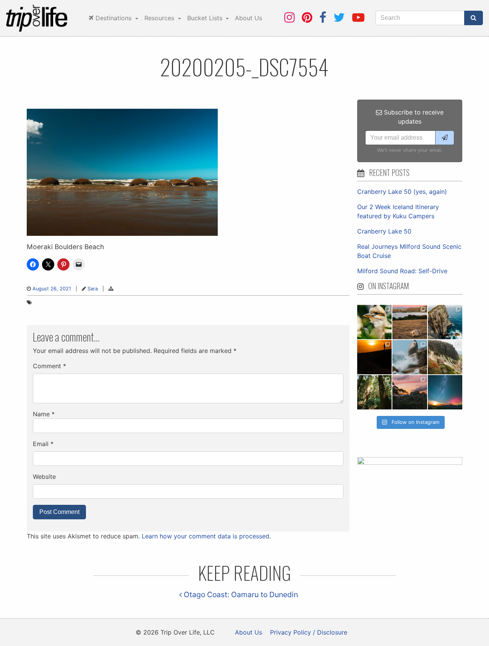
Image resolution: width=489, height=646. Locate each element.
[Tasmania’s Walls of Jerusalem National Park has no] (409, 392)
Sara (92, 289)
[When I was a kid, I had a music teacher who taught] (374, 322)
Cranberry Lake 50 (384, 231)
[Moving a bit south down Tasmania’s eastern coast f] (374, 357)
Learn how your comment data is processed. (206, 536)
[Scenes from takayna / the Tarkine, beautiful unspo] (374, 392)
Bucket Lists (205, 18)
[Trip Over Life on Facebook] (322, 17)
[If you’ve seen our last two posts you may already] (445, 322)
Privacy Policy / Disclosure (308, 632)
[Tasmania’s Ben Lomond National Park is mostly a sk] (445, 357)
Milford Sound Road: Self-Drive (402, 271)
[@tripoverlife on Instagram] (289, 17)
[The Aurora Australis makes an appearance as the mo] (445, 392)
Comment (49, 366)
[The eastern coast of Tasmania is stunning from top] (409, 357)
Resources (160, 18)
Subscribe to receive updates (413, 116)
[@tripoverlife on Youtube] (358, 17)
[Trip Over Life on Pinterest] (307, 17)
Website (44, 476)
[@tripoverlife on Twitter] (339, 17)
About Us (248, 18)
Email (43, 444)
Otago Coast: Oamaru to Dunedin (240, 594)
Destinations (113, 18)
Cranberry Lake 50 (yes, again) (402, 191)
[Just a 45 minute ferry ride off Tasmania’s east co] (409, 322)
